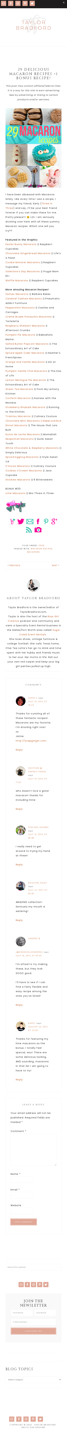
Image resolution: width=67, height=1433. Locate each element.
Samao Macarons (17, 294)
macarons (33, 552)
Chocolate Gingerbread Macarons (28, 253)
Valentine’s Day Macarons (23, 271)
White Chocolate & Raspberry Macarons (32, 448)
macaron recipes (42, 549)
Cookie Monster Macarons (23, 262)
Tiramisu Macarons (18, 416)
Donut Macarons (16, 425)
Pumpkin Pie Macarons (20, 334)
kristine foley (37, 883)
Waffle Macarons (17, 280)
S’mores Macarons (18, 466)
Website (16, 1205)
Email (15, 1189)
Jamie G (33, 698)
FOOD (42, 545)
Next (54, 565)
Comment (18, 1131)
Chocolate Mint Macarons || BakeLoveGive (33, 420)
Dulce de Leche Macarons (23, 434)
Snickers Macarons (18, 479)
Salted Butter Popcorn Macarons (27, 343)
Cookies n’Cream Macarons (24, 470)
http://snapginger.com (31, 740)
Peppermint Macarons (20, 307)
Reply (19, 749)
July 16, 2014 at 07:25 (29, 955)
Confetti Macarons (18, 398)
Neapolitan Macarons (20, 439)
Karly (32, 1023)
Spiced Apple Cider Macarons (25, 353)
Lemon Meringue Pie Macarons (26, 380)
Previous (14, 565)
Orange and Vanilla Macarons (25, 362)
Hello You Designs (33, 1427)
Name (15, 1174)
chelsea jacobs (38, 827)
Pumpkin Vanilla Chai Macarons (26, 371)
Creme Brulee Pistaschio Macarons (29, 316)
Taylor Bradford (33, 24)
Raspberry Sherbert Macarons (25, 325)
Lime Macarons (16, 493)
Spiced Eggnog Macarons (22, 457)
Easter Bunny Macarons (21, 244)
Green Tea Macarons (19, 389)
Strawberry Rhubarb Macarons (25, 407)
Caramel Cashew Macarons (24, 298)
